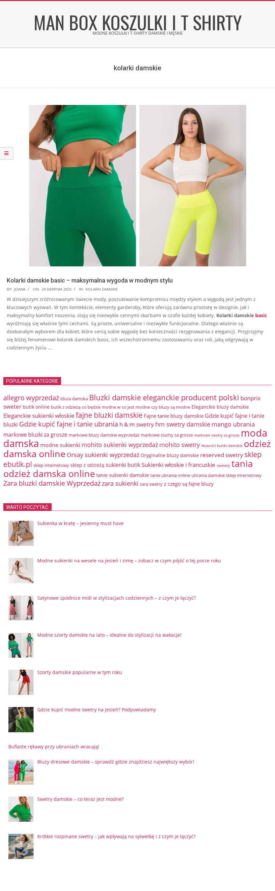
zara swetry (151, 484)
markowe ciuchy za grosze (167, 435)
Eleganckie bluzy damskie (220, 407)
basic (261, 315)
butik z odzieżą (65, 407)
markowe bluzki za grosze (35, 434)
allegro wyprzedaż (31, 397)
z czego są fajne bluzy (189, 483)
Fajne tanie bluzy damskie (174, 415)
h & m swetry (136, 424)
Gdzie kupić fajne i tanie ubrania (68, 424)
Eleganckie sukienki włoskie (38, 415)
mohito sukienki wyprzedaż (119, 445)
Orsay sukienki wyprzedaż (103, 455)
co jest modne (136, 407)
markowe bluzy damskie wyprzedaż (104, 435)
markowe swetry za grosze (216, 435)
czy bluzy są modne (170, 407)
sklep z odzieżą (87, 465)
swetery (223, 465)
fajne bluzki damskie (109, 415)
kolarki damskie (102, 289)
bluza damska (74, 399)
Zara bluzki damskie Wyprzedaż (52, 483)
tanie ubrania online (170, 475)
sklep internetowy (51, 465)
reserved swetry (221, 455)
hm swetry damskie (182, 424)
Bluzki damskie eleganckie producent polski (164, 397)
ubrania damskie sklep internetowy (226, 475)
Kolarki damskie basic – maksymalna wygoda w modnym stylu (90, 280)
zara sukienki (120, 483)
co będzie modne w (101, 407)
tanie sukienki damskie (122, 475)
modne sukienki (60, 445)
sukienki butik (123, 465)
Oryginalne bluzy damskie (170, 455)
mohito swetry (179, 445)
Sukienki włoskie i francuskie (178, 465)
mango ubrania (233, 424)
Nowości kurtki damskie (221, 445)
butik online (36, 407)
